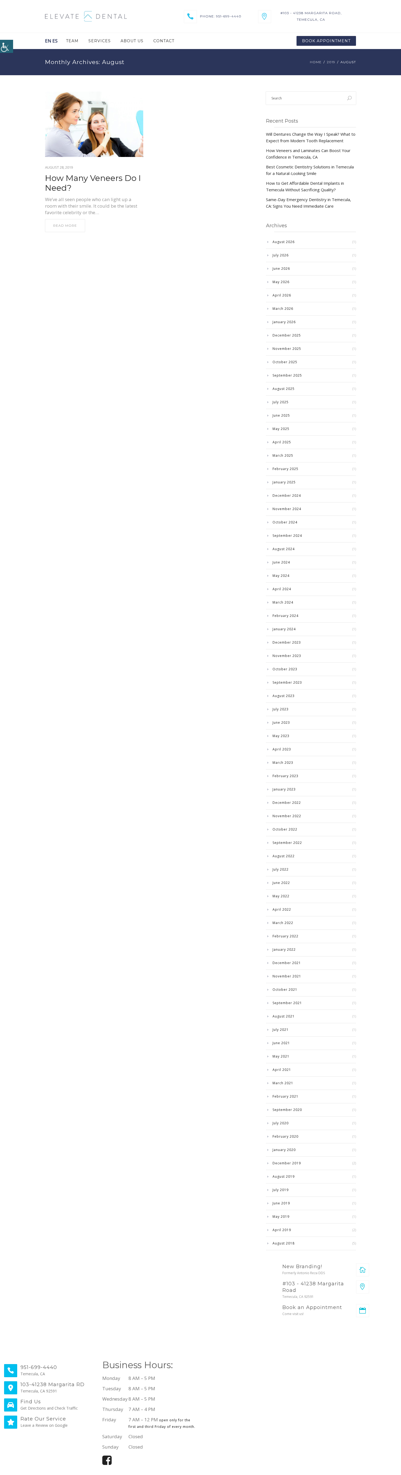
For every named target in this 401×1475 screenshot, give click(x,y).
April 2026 (282, 295)
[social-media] (107, 1462)
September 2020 (287, 1109)
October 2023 (285, 669)
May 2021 (281, 1056)
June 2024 (281, 562)
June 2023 (281, 722)
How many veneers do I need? (93, 183)
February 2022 (285, 936)
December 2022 (287, 802)
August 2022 (284, 856)
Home (316, 62)
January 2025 (284, 482)
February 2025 (285, 469)
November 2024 (287, 509)
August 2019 (284, 1176)
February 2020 (285, 1136)
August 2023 (284, 695)
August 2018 (284, 1243)
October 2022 (285, 829)
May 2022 (281, 896)
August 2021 (284, 1016)
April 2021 (282, 1069)
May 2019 (281, 1216)
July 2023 (281, 709)
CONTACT (163, 40)
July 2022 (281, 869)
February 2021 (285, 1096)
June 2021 (281, 1043)
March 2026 (283, 308)
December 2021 (287, 963)
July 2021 (281, 1029)
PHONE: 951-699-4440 (220, 16)
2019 (331, 62)
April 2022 (282, 909)
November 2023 (287, 655)
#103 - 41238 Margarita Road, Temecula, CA (311, 16)
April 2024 (282, 589)
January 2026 (284, 322)
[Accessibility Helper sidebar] (6, 46)
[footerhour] (303, 1412)
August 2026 (284, 242)
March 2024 (283, 602)
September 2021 (287, 1003)
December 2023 (287, 642)
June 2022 (281, 882)
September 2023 (287, 682)
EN (48, 41)
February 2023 (285, 776)
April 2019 (282, 1230)
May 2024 (281, 575)
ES (55, 41)
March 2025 (283, 455)
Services (99, 40)
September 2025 (287, 375)
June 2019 (281, 1203)
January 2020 (284, 1149)
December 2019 (287, 1163)
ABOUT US (132, 40)
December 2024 (287, 495)
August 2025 (284, 388)
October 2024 (285, 522)
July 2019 (281, 1190)
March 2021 (283, 1083)
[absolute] (362, 1269)
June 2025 (281, 415)
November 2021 (287, 976)
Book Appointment (326, 40)
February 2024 (285, 615)
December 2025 (287, 335)
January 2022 (284, 949)
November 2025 (287, 348)
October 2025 (285, 362)
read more (65, 225)
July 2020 (281, 1123)
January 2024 (284, 629)
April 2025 (282, 442)
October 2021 (285, 989)
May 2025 (281, 428)
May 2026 (281, 282)
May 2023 (281, 736)
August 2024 (284, 549)
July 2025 (281, 402)
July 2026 (281, 255)
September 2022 (287, 842)
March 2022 (283, 922)
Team (72, 40)
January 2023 (284, 789)
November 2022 (287, 816)
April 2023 (282, 749)
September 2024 (287, 535)
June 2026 (281, 268)
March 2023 (283, 762)
